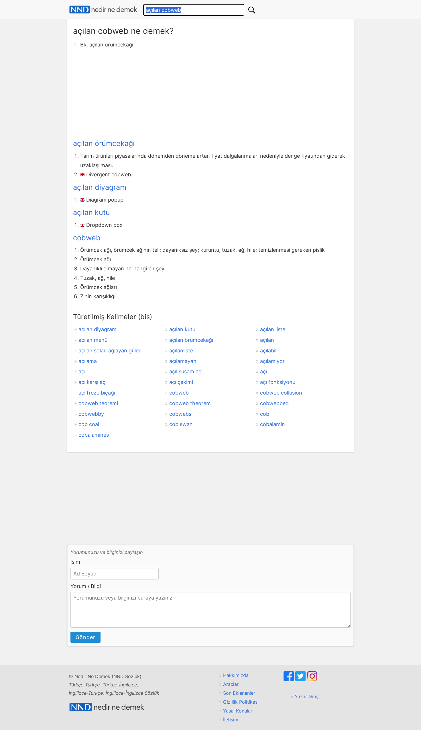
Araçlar (231, 684)
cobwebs (180, 414)
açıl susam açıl (186, 371)
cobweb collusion (281, 393)
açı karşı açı (92, 382)
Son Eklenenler (239, 693)
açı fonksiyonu (277, 382)
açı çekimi (181, 382)
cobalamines (93, 435)
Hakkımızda (236, 675)
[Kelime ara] (252, 9)
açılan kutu (91, 212)
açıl (82, 371)
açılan (267, 340)
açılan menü (92, 340)
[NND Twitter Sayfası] (301, 679)
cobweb (87, 237)
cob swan (181, 424)
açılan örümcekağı (104, 143)
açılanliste (181, 351)
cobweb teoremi (98, 403)
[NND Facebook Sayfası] (289, 679)
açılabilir (270, 351)
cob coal (88, 424)
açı (263, 371)
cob (264, 414)
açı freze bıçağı (96, 393)
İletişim (230, 720)
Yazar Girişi (307, 696)
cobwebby (91, 414)
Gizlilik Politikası (241, 702)
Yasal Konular (237, 711)
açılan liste (272, 329)
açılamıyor (272, 361)
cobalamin (272, 424)
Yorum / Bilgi (85, 586)
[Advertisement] (210, 92)
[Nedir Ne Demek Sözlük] (103, 9)
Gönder (85, 637)
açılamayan (182, 361)
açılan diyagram (99, 187)
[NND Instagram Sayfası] (312, 679)
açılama (87, 361)
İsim (75, 562)
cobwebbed (274, 403)
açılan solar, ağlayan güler (109, 351)
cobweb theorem (190, 403)
